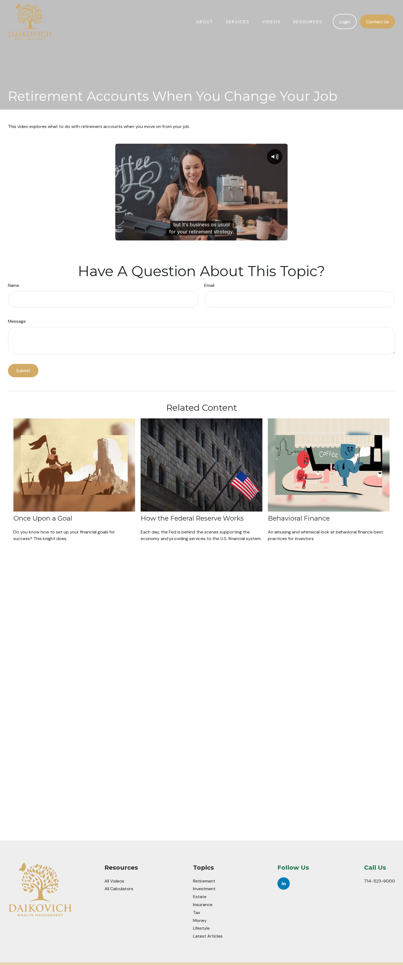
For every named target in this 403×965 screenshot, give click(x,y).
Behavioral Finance (299, 518)
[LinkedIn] (283, 883)
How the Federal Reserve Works (192, 518)
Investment (204, 889)
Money (200, 920)
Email (209, 285)
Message (17, 321)
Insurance (202, 904)
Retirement (204, 881)
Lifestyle (201, 928)
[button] (204, 21)
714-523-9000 (379, 881)
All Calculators (118, 889)
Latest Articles (208, 936)
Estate (199, 897)
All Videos (114, 881)
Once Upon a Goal (42, 518)
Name (13, 285)
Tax (196, 912)
